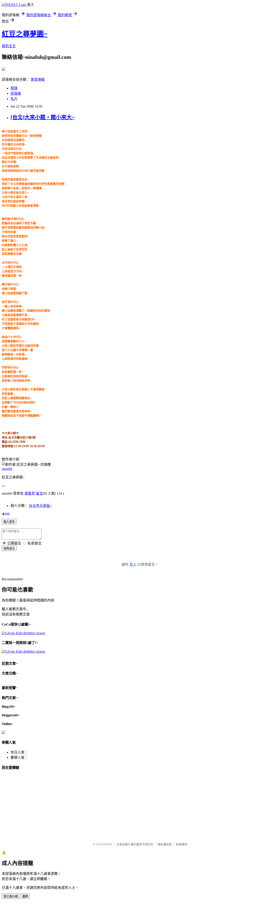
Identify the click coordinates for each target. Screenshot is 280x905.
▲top (6, 513)
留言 (39, 493)
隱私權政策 (165, 844)
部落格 (15, 93)
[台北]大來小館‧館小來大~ (42, 117)
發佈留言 (9, 548)
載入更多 (9, 521)
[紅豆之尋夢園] (3, 69)
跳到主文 (9, 46)
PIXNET (107, 844)
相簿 (14, 88)
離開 (25, 896)
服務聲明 (181, 844)
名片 (14, 99)
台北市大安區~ (40, 505)
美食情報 (38, 79)
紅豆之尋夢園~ (24, 34)
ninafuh (7, 469)
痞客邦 (29, 493)
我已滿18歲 (11, 896)
